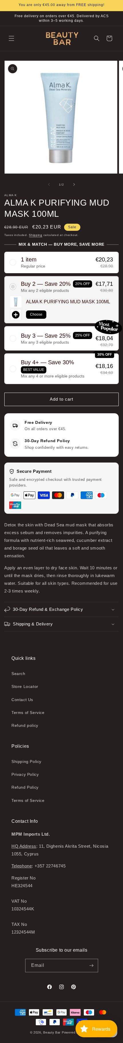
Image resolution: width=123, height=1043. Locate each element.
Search (18, 673)
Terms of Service (28, 712)
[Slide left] (49, 184)
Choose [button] (36, 314)
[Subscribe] (91, 965)
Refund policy (24, 725)
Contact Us (22, 699)
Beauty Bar (52, 1032)
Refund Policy (25, 787)
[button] (11, 38)
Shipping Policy (26, 761)
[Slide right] (74, 184)
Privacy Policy (25, 774)
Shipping (35, 235)
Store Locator (24, 686)
